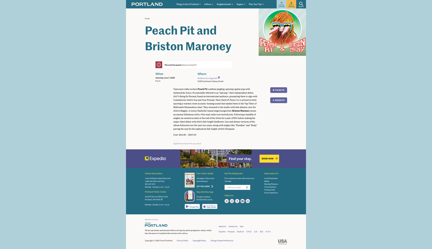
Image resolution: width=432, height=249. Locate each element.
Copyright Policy (199, 240)
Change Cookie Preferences (222, 240)
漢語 (261, 231)
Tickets (280, 90)
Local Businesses (271, 178)
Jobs (242, 226)
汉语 (255, 231)
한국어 (268, 231)
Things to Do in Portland (187, 4)
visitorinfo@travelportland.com (157, 178)
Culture (207, 4)
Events (147, 18)
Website (280, 100)
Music (199, 143)
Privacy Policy (182, 240)
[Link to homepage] (147, 4)
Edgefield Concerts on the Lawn (184, 143)
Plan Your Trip (255, 4)
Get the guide (203, 186)
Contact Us (233, 226)
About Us (222, 226)
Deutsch (240, 231)
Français (231, 231)
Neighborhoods (224, 4)
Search (301, 6)
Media (266, 181)
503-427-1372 (150, 184)
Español (222, 231)
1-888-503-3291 (151, 181)
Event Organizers (271, 193)
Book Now (267, 158)
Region (240, 4)
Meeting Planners (271, 184)
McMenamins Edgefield (207, 78)
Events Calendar (281, 6)
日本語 (249, 231)
